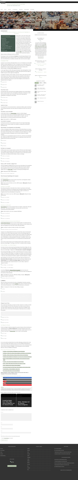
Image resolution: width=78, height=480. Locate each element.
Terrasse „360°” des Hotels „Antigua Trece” (7, 46)
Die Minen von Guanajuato (5, 45)
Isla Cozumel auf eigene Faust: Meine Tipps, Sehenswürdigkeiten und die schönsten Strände (16, 367)
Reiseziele (21, 9)
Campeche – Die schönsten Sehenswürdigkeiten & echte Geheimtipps (13, 361)
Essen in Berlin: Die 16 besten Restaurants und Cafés (60, 459)
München (28, 462)
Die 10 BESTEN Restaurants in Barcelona (59, 466)
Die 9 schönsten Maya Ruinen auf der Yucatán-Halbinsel (11, 370)
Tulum (21, 51)
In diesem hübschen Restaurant (5, 222)
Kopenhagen (28, 457)
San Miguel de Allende (4, 50)
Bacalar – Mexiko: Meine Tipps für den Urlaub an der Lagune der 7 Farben (14, 363)
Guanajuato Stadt (3, 38)
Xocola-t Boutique (13, 113)
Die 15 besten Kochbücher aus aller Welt (59, 450)
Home (2, 9)
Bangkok (28, 448)
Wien (28, 469)
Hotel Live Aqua (12, 331)
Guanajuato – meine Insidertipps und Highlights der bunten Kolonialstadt (14, 351)
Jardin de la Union (4, 40)
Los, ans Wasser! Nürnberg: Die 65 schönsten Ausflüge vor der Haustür (41, 47)
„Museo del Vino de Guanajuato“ (15, 270)
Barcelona (28, 450)
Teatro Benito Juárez (4, 39)
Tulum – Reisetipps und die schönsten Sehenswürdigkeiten (11, 365)
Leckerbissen (15, 9)
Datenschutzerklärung (2, 455)
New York (28, 464)
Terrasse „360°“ (10, 169)
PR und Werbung (2, 450)
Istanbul (28, 455)
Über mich (1, 448)
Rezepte (9, 9)
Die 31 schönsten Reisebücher (57, 448)
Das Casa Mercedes (4, 206)
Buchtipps (32, 9)
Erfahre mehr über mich (41, 57)
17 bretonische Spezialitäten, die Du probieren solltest (60, 461)
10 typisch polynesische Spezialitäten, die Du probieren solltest (61, 464)
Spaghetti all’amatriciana (40, 101)
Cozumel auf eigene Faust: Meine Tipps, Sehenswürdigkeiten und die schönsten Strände (8, 402)
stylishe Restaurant (6, 179)
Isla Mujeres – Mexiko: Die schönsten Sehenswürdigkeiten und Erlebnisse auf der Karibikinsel (17, 353)
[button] (4, 377)
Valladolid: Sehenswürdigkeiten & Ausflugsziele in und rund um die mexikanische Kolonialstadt (17, 356)
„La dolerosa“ (17, 283)
